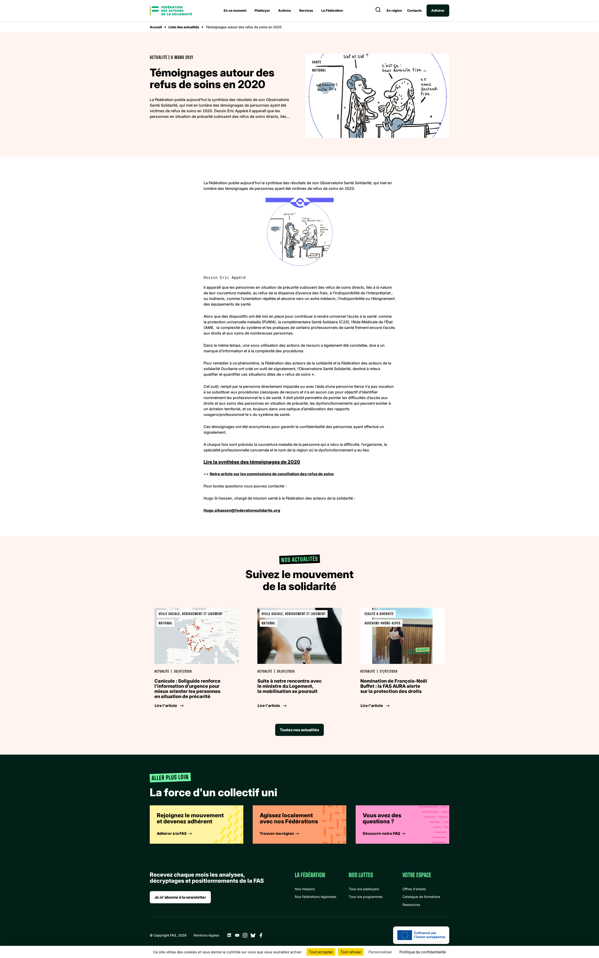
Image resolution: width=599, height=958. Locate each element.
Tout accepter (321, 952)
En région (394, 10)
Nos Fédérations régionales (315, 897)
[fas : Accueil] (171, 10)
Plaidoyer (262, 10)
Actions (284, 10)
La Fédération (332, 10)
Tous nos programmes (366, 897)
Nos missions (305, 889)
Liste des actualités (183, 27)
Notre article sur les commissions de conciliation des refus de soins (272, 474)
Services (306, 10)
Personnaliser (380, 952)
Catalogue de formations (421, 897)
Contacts (414, 10)
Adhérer (438, 10)
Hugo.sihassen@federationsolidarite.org (242, 510)
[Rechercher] (378, 10)
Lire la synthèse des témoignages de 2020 (252, 462)
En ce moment (235, 10)
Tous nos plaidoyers (364, 889)
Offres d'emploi (414, 889)
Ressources (411, 905)
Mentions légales (206, 935)
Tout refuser (350, 952)
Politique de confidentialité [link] (422, 952)
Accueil (156, 27)
